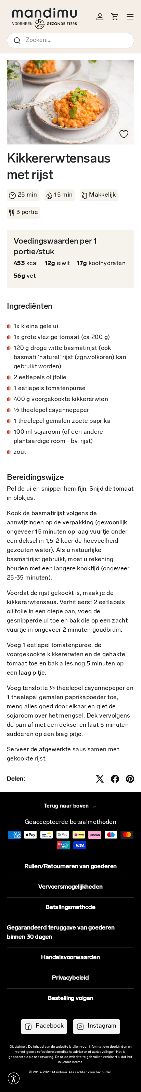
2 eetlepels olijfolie (40, 378)
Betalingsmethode (70, 908)
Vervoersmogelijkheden (70, 887)
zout (20, 452)
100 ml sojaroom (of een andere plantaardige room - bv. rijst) (58, 437)
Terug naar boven (67, 806)
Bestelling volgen (70, 999)
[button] (14, 1078)
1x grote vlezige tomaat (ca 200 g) (62, 338)
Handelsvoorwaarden (70, 958)
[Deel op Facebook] (115, 778)
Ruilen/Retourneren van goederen (70, 867)
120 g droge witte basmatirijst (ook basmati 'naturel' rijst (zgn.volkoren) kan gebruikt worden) (70, 357)
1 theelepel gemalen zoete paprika (62, 421)
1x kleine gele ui (36, 327)
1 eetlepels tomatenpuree (50, 389)
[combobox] (70, 40)
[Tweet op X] (99, 778)
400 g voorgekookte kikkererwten (61, 400)
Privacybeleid (70, 978)
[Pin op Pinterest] (130, 778)
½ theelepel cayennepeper (51, 410)
